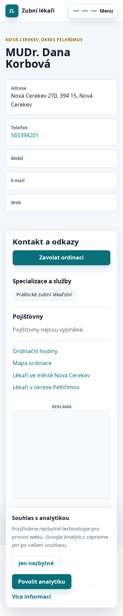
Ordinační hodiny (35, 351)
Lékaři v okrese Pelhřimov (46, 387)
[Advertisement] (62, 453)
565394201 (25, 135)
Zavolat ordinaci (61, 257)
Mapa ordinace (32, 363)
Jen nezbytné (36, 563)
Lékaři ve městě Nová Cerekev (51, 375)
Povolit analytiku (41, 581)
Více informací (31, 596)
